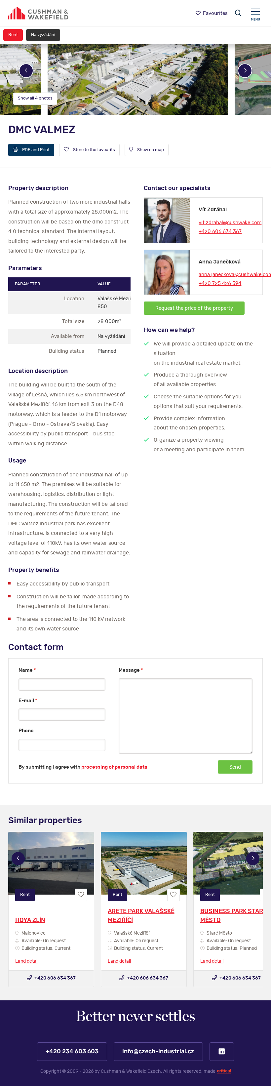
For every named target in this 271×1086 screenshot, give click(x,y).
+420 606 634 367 (220, 231)
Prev (26, 70)
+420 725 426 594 (220, 283)
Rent (13, 35)
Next (245, 70)
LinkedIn (221, 1051)
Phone (26, 730)
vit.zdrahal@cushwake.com (230, 222)
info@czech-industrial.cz (158, 1052)
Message (131, 670)
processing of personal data (114, 767)
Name (27, 670)
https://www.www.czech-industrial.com (38, 13)
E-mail (28, 700)
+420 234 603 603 (72, 1052)
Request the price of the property (194, 308)
